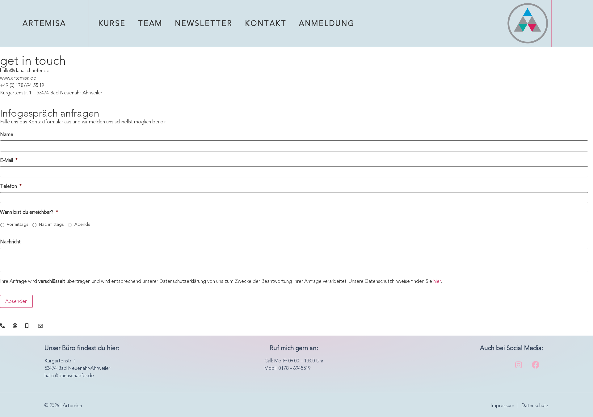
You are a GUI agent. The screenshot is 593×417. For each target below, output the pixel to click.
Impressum (502, 405)
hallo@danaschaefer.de (69, 375)
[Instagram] (518, 365)
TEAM (150, 23)
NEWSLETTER (204, 23)
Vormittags (17, 224)
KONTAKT (266, 23)
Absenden (16, 301)
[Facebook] (535, 365)
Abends (82, 224)
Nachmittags (51, 224)
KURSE (112, 23)
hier (437, 281)
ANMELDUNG (327, 23)
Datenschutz (535, 405)
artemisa (44, 23)
